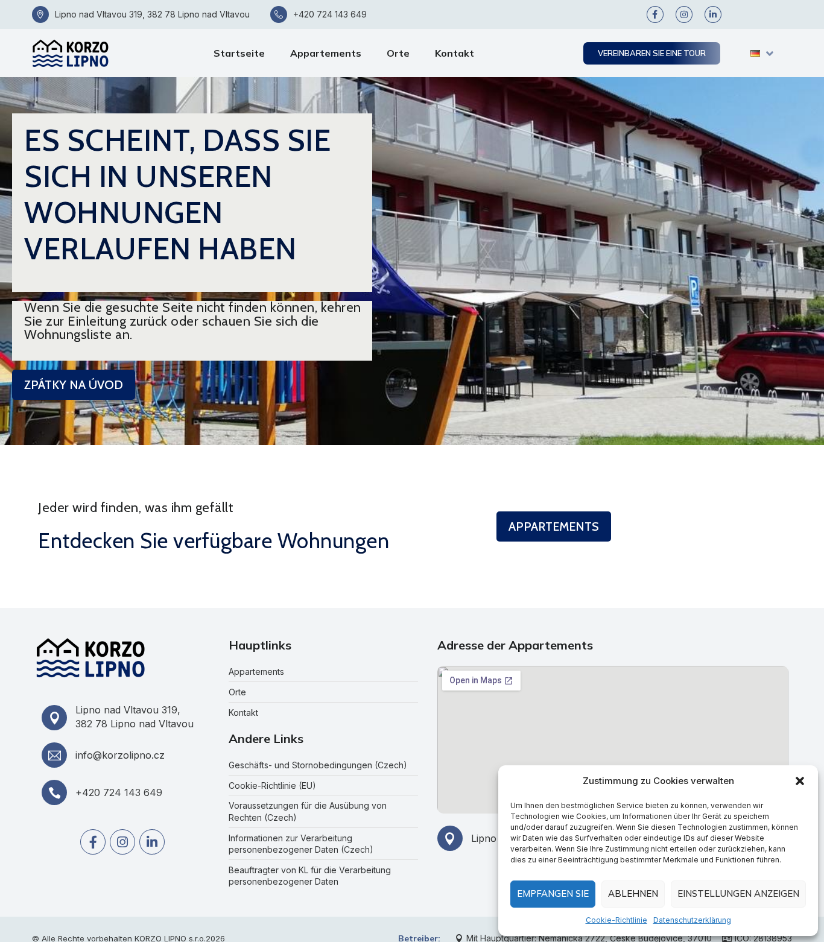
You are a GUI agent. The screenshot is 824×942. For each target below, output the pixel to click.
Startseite (239, 53)
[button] (800, 781)
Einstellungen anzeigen (738, 893)
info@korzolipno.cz (120, 755)
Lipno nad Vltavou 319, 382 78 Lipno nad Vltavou (152, 14)
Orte (398, 53)
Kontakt (454, 53)
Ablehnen (633, 893)
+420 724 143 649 (330, 14)
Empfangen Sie (553, 893)
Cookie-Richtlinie (616, 920)
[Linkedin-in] (713, 14)
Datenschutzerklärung (692, 920)
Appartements (325, 53)
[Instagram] (684, 14)
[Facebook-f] (655, 14)
